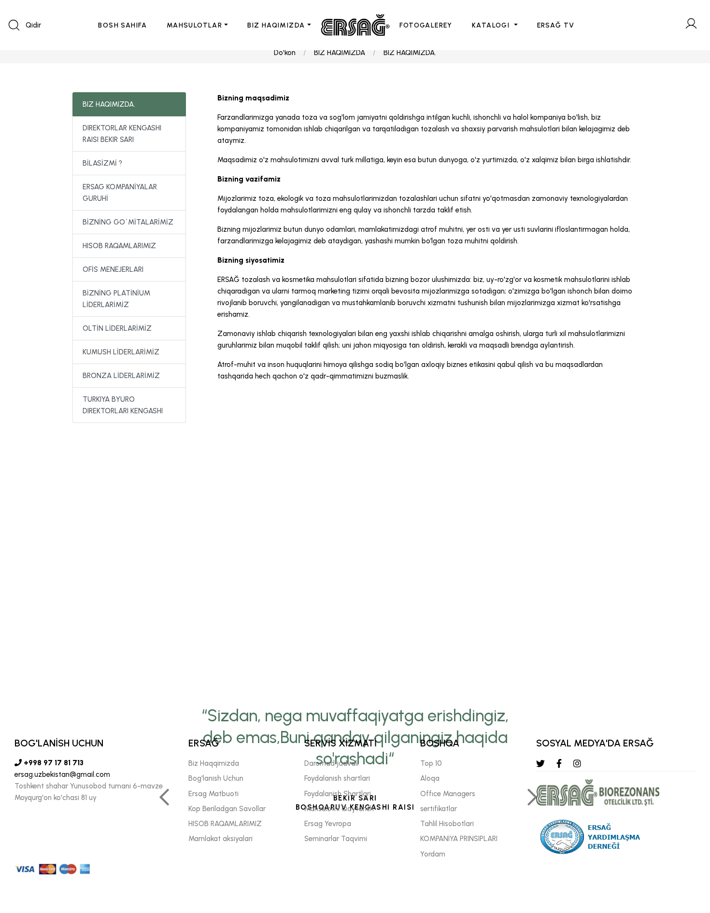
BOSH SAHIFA (122, 25)
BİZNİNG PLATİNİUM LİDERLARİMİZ (116, 299)
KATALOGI (492, 25)
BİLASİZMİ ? (102, 163)
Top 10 (431, 763)
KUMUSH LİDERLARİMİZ (121, 352)
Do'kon (285, 52)
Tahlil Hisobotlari (447, 823)
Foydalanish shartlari (337, 778)
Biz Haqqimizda (213, 763)
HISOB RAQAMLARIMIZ (119, 245)
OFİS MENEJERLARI (113, 269)
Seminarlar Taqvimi (335, 838)
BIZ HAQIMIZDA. (409, 52)
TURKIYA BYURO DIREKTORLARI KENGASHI (123, 405)
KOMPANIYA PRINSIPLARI (458, 838)
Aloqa (430, 778)
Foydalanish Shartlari (337, 793)
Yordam (432, 854)
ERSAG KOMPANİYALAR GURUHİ (120, 193)
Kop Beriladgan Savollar (227, 808)
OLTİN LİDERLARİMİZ (117, 328)
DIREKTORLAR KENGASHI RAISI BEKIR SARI (122, 134)
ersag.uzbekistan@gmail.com (62, 774)
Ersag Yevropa (327, 823)
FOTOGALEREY (426, 25)
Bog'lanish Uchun (215, 778)
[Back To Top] (684, 853)
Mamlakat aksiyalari (220, 838)
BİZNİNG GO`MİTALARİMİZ (128, 222)
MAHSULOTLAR (194, 25)
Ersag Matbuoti (213, 793)
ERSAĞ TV (556, 25)
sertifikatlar (438, 808)
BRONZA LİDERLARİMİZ (121, 375)
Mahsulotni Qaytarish (339, 808)
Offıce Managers (447, 793)
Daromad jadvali (331, 763)
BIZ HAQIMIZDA (276, 25)
